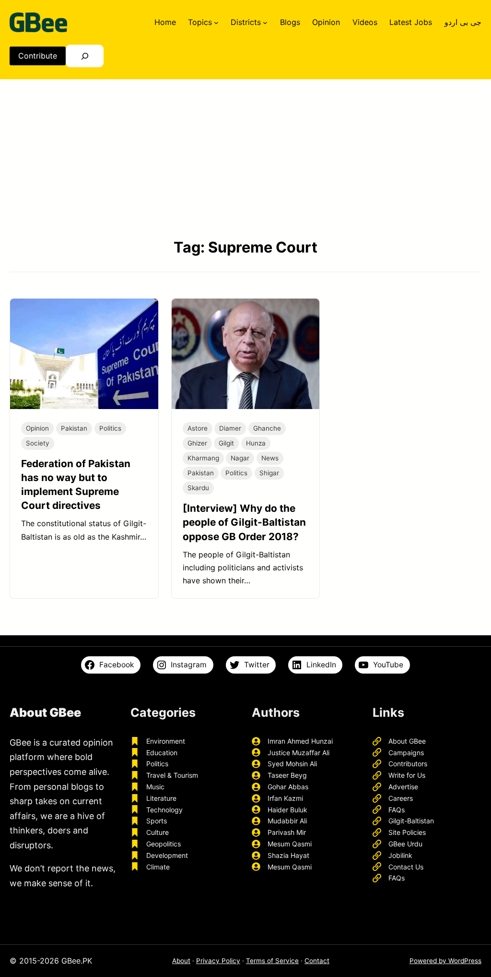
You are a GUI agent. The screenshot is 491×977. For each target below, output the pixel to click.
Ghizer (197, 443)
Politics (110, 428)
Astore (197, 428)
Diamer (230, 428)
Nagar (240, 458)
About (181, 961)
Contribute (37, 55)
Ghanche (267, 428)
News (270, 458)
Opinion (37, 428)
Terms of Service (272, 961)
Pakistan (74, 428)
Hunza (256, 443)
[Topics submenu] (216, 22)
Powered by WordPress (445, 961)
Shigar (269, 473)
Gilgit (226, 443)
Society (37, 443)
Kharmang (203, 458)
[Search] (85, 56)
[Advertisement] (245, 158)
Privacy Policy (218, 961)
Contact (316, 961)
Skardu (198, 488)
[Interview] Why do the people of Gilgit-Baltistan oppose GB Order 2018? (244, 522)
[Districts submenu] (265, 22)
